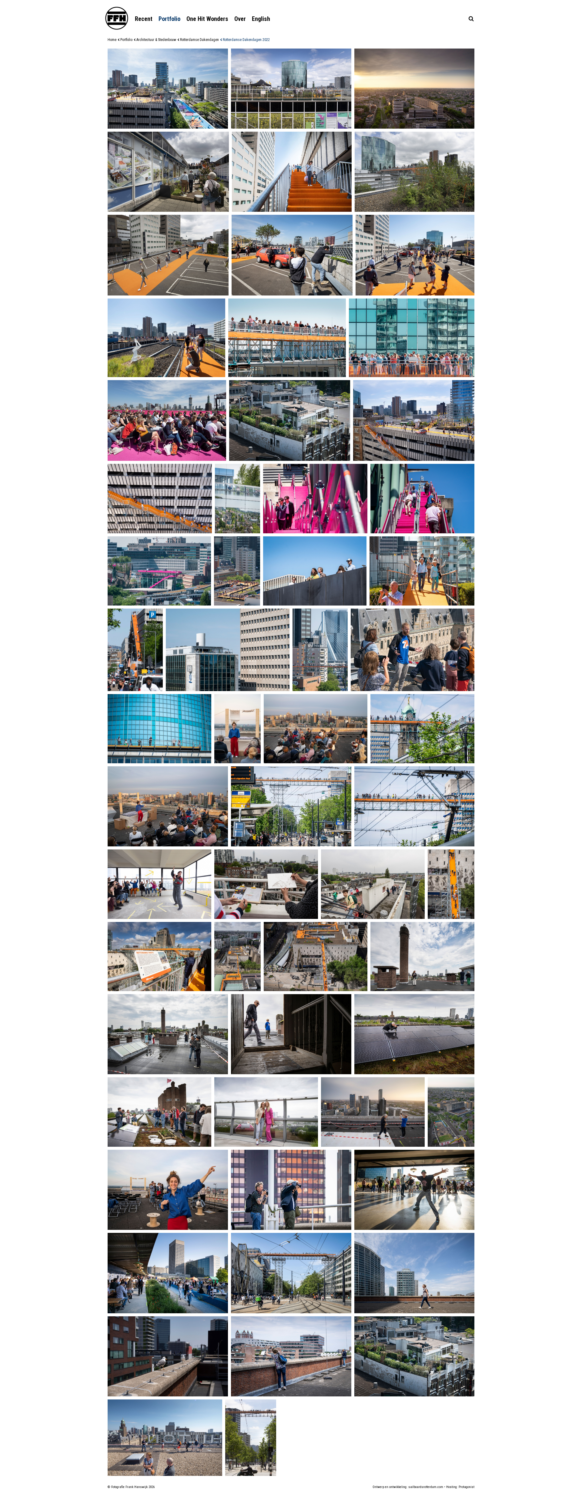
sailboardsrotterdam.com (425, 1487)
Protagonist (466, 1487)
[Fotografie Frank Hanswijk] (117, 18)
